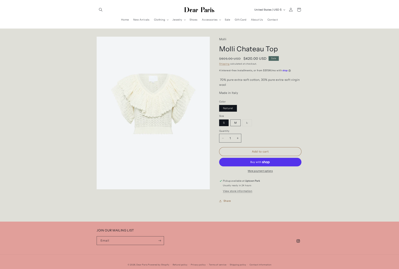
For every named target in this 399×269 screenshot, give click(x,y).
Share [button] (227, 200)
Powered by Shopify (158, 264)
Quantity (224, 130)
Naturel (228, 108)
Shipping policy (238, 264)
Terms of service (217, 264)
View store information (237, 191)
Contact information (261, 264)
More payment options (260, 171)
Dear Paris (141, 264)
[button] (101, 10)
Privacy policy (198, 264)
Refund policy (180, 264)
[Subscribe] (160, 240)
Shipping (224, 63)
